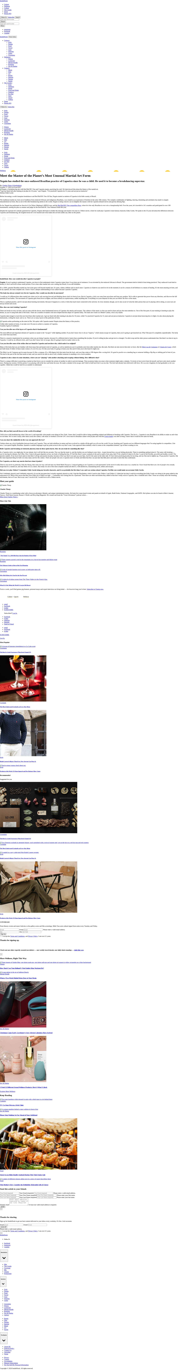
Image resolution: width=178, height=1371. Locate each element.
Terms (6, 1354)
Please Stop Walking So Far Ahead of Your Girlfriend (18, 1115)
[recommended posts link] (45, 962)
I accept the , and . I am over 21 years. (26, 936)
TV (9, 74)
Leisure (6, 4)
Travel (10, 48)
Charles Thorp (7, 185)
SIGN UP (3, 1227)
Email (21, 930)
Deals (6, 12)
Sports (10, 81)
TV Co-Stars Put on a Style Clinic (12, 1105)
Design (10, 79)
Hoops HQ (7, 13)
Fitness (10, 59)
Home (10, 88)
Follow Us (4, 17)
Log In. (14, 613)
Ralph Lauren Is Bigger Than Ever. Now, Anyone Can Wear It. (18, 761)
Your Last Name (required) (28, 1197)
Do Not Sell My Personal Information (16, 1365)
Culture (6, 8)
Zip (20, 932)
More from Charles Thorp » (9, 497)
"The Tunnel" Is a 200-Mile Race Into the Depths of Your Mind (18, 555)
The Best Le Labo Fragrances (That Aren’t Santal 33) (15, 652)
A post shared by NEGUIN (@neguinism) (26, 273)
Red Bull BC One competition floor (69, 205)
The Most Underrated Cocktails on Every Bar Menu (15, 707)
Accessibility (8, 1361)
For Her (10, 94)
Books (10, 75)
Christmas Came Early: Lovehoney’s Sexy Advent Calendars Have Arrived (26, 1033)
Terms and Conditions (17, 936)
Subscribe (11, 17)
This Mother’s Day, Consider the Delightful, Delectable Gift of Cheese (24, 1185)
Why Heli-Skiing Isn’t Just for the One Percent (13, 575)
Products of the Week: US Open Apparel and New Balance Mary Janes (20, 771)
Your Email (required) (26, 1193)
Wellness (7, 6)
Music (10, 70)
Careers (6, 1359)
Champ (6, 1272)
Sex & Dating (12, 66)
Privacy (6, 1357)
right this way (79, 950)
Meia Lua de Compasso (150, 347)
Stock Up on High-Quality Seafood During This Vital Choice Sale (22, 1175)
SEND (3, 1207)
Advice (6, 1315)
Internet (10, 77)
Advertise (7, 1352)
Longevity (11, 61)
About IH (7, 1347)
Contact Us (7, 1350)
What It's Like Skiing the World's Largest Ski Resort (15, 585)
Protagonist (7, 1273)
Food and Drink (13, 90)
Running (11, 64)
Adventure (3, 571)
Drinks (10, 44)
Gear (9, 50)
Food (10, 46)
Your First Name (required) (28, 1195)
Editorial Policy (9, 1348)
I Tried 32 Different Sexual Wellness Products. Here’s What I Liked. (23, 1087)
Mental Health (13, 62)
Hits (5, 1264)
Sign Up (3, 934)
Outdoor (11, 92)
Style (10, 42)
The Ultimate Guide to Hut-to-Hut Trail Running (14, 565)
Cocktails (3, 703)
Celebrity (3, 1101)
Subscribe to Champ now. (95, 589)
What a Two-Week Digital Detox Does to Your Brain (18, 978)
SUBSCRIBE (8, 610)
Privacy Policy (33, 936)
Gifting (10, 99)
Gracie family (108, 436)
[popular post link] (17, 646)
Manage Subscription (11, 1363)
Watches (11, 51)
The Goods (7, 10)
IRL (5, 1270)
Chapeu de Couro (165, 347)
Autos (10, 53)
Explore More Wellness (7, 1091)
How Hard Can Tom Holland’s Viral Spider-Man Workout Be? (22, 968)
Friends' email (4, 1205)
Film (9, 72)
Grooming (11, 55)
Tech (9, 96)
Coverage (7, 1268)
